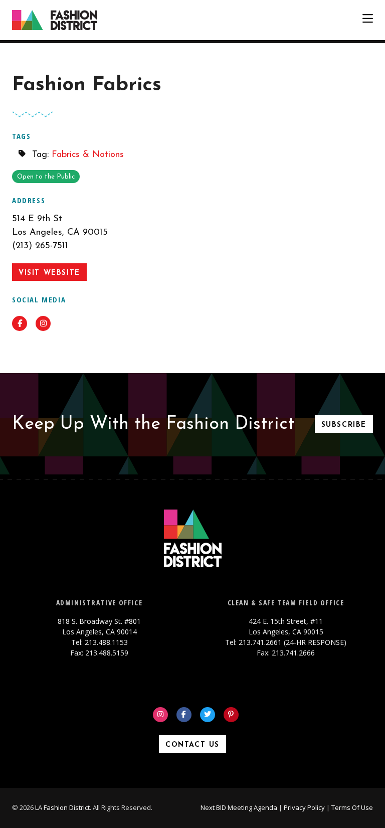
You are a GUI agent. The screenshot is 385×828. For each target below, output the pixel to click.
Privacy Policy (304, 807)
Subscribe (343, 425)
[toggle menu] (367, 20)
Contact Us (192, 745)
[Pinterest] (231, 714)
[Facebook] (183, 714)
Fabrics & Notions (88, 154)
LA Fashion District (62, 807)
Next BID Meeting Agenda (239, 807)
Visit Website (49, 273)
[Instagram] (160, 714)
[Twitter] (207, 714)
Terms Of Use (352, 807)
